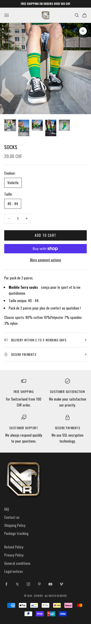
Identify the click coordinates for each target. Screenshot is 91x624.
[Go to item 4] (51, 128)
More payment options (45, 259)
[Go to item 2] (24, 128)
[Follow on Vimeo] (61, 584)
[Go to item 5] (64, 125)
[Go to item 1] (10, 125)
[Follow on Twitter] (17, 584)
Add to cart (45, 235)
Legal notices (13, 571)
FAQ (6, 509)
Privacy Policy (13, 555)
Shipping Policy (14, 525)
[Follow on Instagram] (28, 584)
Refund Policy (13, 547)
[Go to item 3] (37, 125)
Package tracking (16, 533)
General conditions (17, 563)
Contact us (11, 517)
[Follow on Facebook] (6, 584)
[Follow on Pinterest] (39, 584)
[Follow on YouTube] (50, 584)
